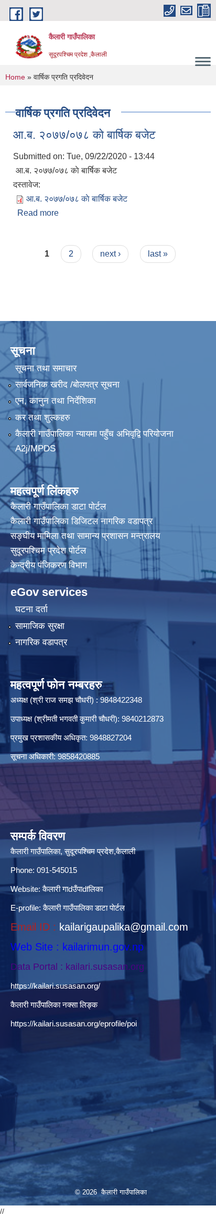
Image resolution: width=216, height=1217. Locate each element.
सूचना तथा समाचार (46, 368)
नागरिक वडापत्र (41, 642)
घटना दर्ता (31, 609)
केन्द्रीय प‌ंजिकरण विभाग (48, 565)
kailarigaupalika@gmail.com (123, 927)
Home (15, 77)
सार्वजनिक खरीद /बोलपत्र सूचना (67, 385)
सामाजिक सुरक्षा (39, 626)
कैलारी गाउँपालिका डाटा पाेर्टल (58, 507)
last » (158, 253)
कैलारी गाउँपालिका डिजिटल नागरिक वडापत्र (81, 521)
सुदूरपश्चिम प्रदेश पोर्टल (48, 551)
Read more (38, 212)
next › (110, 253)
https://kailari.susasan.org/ (55, 985)
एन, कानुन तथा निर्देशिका (55, 401)
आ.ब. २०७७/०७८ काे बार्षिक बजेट (84, 134)
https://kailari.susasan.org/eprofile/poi (73, 1023)
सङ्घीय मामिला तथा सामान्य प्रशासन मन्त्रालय (85, 536)
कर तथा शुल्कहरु (42, 418)
